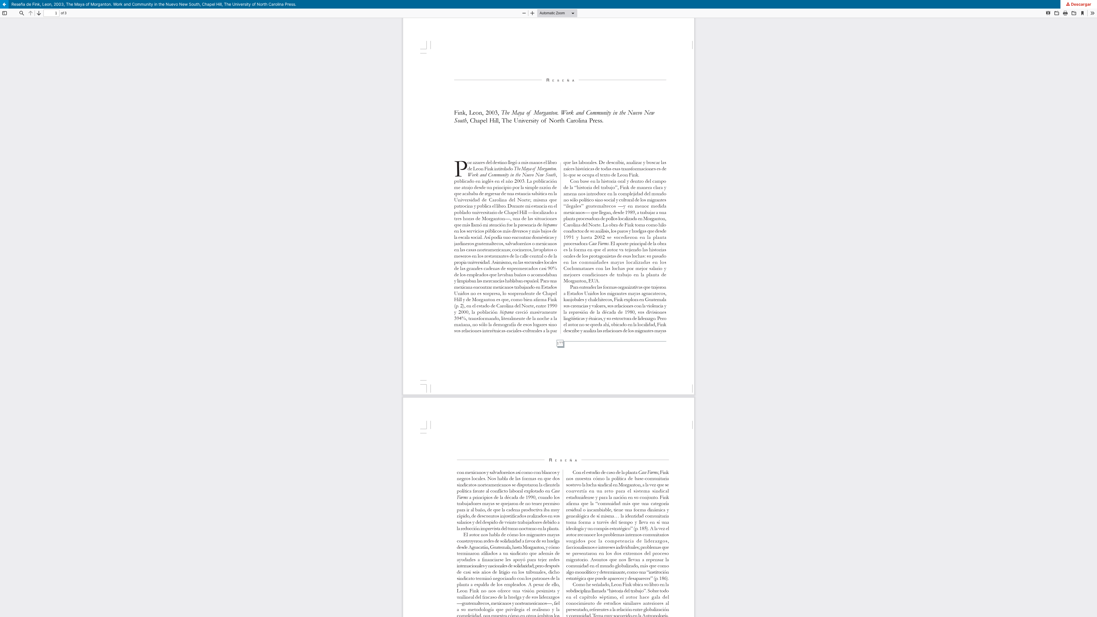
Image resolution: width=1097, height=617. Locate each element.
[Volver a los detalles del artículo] (4, 4)
